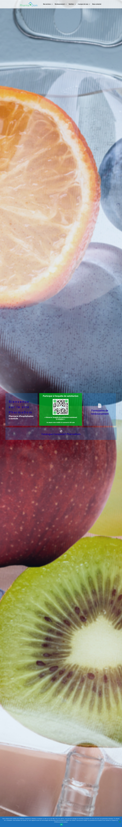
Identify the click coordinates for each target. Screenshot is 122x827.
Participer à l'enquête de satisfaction (60, 396)
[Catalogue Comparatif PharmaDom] (61, 431)
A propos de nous (83, 4)
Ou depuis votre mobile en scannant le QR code (61, 422)
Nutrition (71, 4)
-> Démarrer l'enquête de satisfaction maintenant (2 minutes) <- (60, 418)
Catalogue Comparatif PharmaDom (61, 434)
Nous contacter (96, 4)
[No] (120, 822)
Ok (61, 824)
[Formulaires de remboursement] (100, 405)
